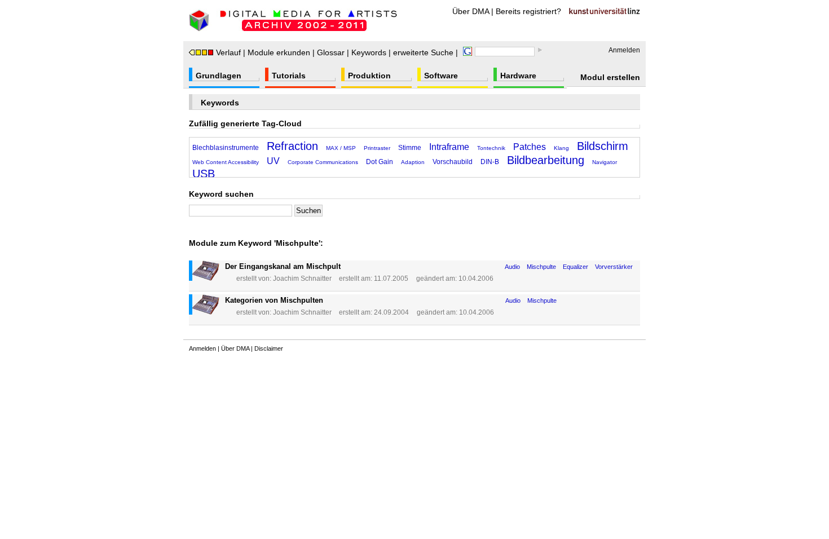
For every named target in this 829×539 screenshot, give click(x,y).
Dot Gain (379, 162)
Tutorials (289, 75)
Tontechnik (491, 148)
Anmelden (624, 50)
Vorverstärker (614, 266)
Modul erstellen (610, 77)
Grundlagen (218, 75)
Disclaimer (268, 348)
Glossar (331, 52)
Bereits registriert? (528, 11)
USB (203, 173)
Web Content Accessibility (225, 162)
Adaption (413, 162)
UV (273, 161)
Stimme (409, 148)
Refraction (292, 146)
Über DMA (470, 11)
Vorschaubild (453, 162)
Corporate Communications (323, 162)
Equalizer (575, 266)
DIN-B (489, 162)
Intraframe (449, 147)
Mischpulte (541, 266)
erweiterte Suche (423, 52)
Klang (561, 148)
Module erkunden (279, 52)
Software (441, 75)
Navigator (604, 162)
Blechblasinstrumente (225, 148)
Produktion (369, 75)
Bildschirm (602, 146)
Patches (529, 147)
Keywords (368, 52)
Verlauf (228, 52)
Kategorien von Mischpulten (274, 300)
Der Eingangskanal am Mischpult (283, 266)
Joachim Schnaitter (302, 278)
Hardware (518, 75)
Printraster (377, 148)
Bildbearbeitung (545, 160)
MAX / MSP (341, 148)
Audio (512, 266)
